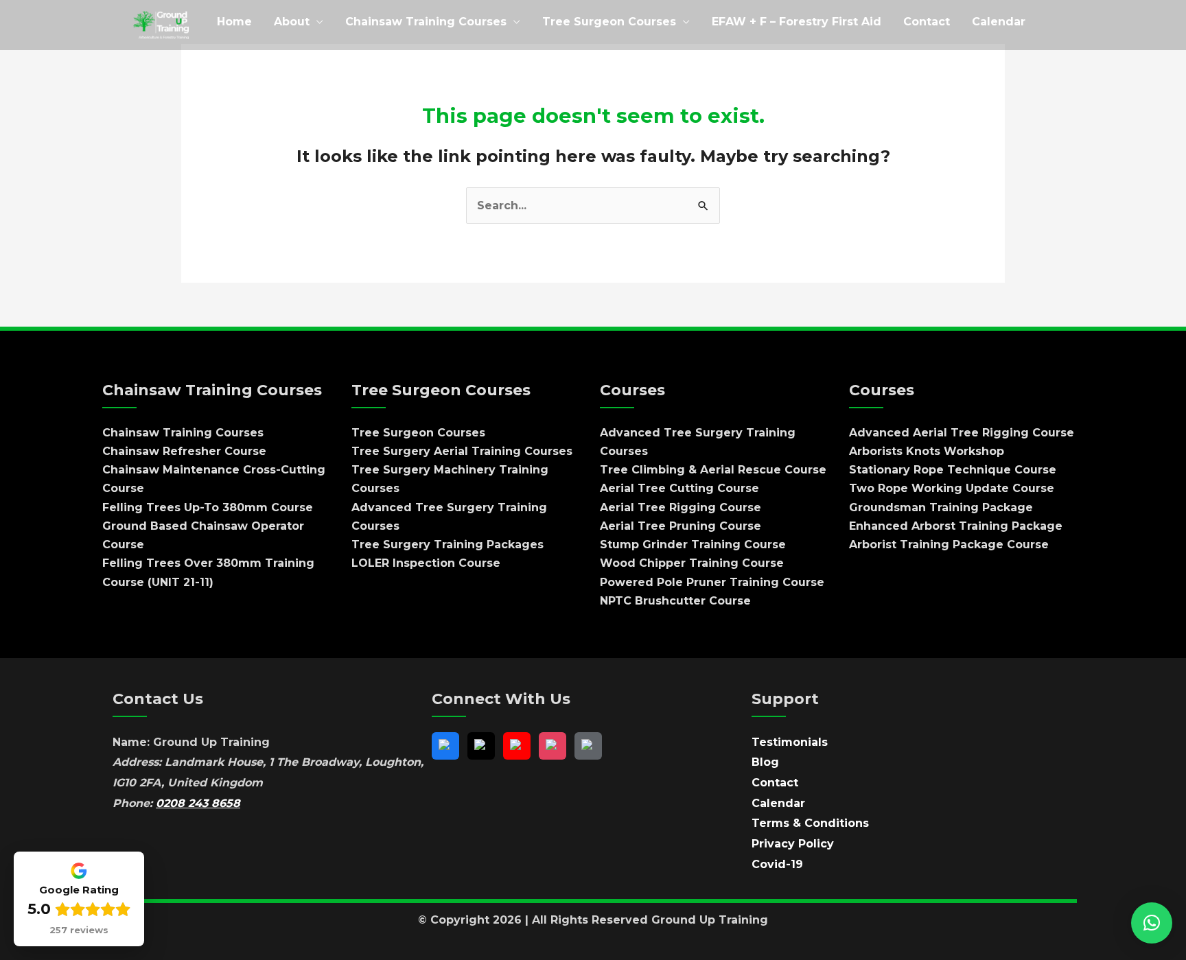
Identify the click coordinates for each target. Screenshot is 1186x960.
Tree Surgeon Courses (609, 21)
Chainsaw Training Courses (426, 21)
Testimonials (790, 742)
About (292, 21)
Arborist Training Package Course (949, 544)
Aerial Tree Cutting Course (679, 488)
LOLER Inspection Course (425, 563)
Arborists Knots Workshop (926, 451)
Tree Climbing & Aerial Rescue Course (713, 469)
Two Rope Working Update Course (951, 488)
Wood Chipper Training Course (692, 563)
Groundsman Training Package (941, 507)
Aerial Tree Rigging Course (680, 507)
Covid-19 (777, 864)
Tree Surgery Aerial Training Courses (461, 451)
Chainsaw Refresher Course (184, 451)
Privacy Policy (793, 843)
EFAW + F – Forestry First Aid (796, 21)
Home (234, 21)
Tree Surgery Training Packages (447, 544)
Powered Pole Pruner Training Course (712, 582)
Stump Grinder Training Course (693, 544)
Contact (926, 21)
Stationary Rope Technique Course (952, 469)
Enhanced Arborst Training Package (955, 525)
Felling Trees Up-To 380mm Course (207, 507)
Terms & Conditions (810, 823)
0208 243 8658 (198, 803)
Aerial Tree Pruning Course (680, 525)
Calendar (998, 21)
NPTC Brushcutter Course (675, 600)
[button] (1151, 923)
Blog (765, 762)
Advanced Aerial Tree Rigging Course (961, 432)
